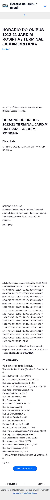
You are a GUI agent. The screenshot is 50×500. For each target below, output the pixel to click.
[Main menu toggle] (45, 6)
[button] (25, 15)
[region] (25, 479)
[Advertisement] (25, 80)
